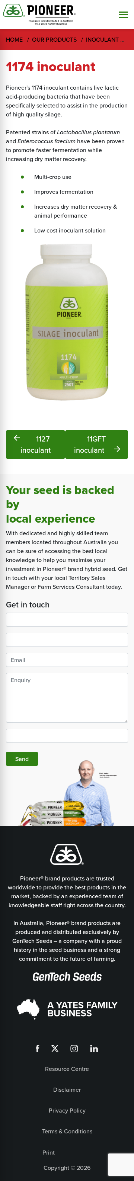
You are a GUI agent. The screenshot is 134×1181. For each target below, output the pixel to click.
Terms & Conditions (67, 1131)
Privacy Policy (67, 1110)
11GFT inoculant (98, 444)
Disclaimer (67, 1089)
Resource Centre (67, 1069)
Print (48, 1152)
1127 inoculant (31, 444)
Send (22, 759)
